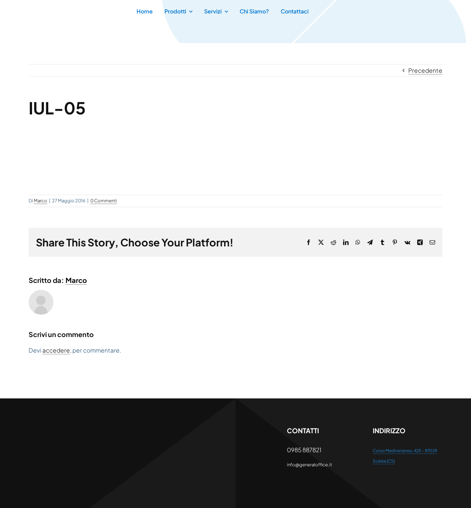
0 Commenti (103, 200)
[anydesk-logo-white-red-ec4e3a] (63, 429)
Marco (40, 200)
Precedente (425, 70)
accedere (56, 350)
